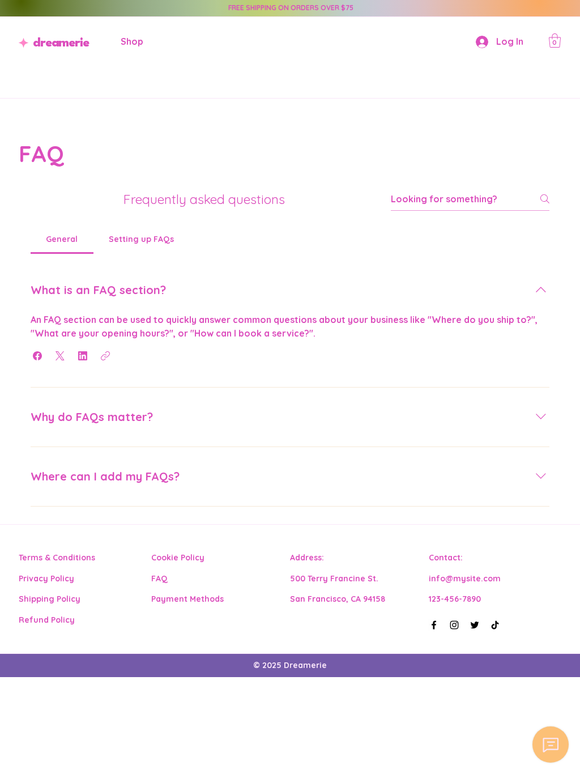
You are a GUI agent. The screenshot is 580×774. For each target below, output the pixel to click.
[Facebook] (434, 625)
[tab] (62, 239)
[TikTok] (495, 625)
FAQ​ (159, 578)
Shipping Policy (49, 599)
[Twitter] (474, 625)
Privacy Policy (46, 578)
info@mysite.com (465, 578)
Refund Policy (47, 620)
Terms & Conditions (57, 557)
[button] (555, 40)
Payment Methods (187, 599)
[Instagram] (454, 625)
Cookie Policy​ (177, 557)
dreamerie (61, 43)
